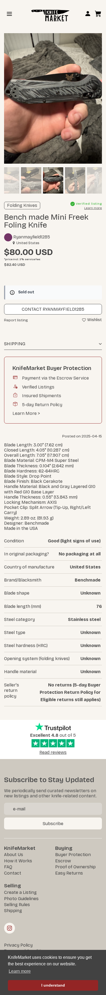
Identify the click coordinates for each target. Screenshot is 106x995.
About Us (13, 854)
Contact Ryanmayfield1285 (53, 309)
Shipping (13, 910)
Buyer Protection (73, 854)
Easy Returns (69, 873)
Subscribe (53, 823)
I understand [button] (53, 985)
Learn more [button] (20, 971)
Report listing (16, 320)
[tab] (53, 344)
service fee (32, 259)
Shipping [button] (15, 343)
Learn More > (26, 413)
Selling (12, 885)
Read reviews (53, 752)
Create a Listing (20, 892)
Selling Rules (17, 904)
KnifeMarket (19, 848)
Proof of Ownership (75, 866)
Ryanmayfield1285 (31, 237)
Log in (87, 14)
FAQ (8, 866)
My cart (98, 13)
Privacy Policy (18, 945)
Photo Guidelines (21, 898)
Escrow (63, 860)
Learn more (93, 208)
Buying (63, 848)
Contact (12, 873)
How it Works (18, 860)
